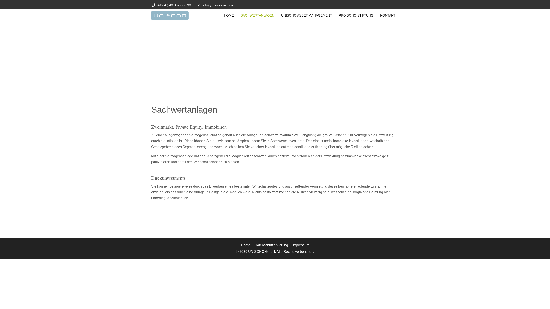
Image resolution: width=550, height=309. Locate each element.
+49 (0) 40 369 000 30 (174, 5)
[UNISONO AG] (176, 15)
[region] (275, 54)
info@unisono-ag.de (217, 5)
